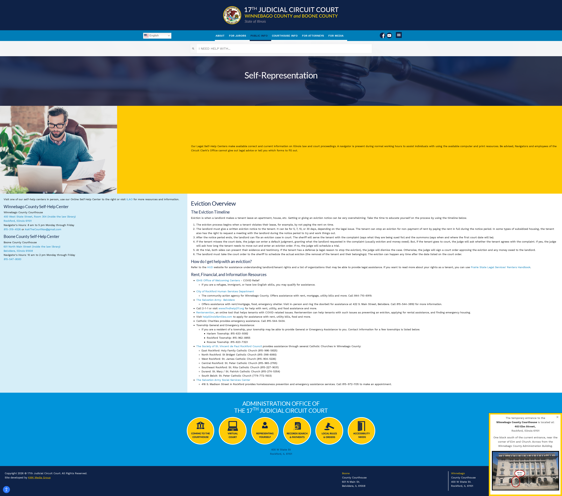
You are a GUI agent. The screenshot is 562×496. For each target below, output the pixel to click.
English (154, 35)
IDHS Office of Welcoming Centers (218, 280)
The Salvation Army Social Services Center (223, 379)
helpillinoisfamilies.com (218, 316)
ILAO (129, 199)
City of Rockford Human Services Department (225, 291)
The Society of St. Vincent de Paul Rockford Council (229, 346)
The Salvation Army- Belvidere (215, 299)
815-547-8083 (12, 259)
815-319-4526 (12, 229)
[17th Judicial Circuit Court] (281, 15)
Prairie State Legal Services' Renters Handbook (500, 267)
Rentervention (205, 312)
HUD (210, 267)
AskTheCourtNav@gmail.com (43, 229)
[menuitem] (221, 35)
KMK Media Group (39, 477)
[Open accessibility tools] (6, 489)
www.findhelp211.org (231, 308)
